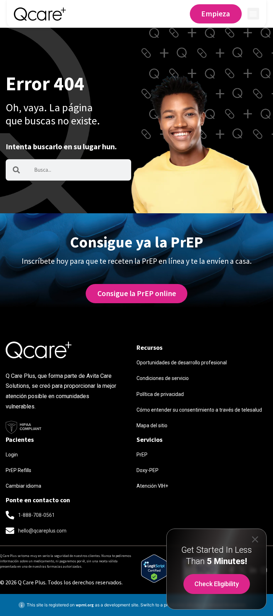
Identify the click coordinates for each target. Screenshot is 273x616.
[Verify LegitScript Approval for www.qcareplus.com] (154, 580)
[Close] (255, 539)
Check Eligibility (216, 584)
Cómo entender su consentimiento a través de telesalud (199, 410)
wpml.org (85, 604)
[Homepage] (40, 13)
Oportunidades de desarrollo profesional (181, 362)
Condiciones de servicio (162, 378)
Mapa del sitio (151, 425)
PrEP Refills (18, 470)
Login (12, 454)
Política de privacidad (160, 394)
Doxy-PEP (147, 470)
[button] (253, 14)
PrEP (142, 454)
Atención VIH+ (152, 486)
